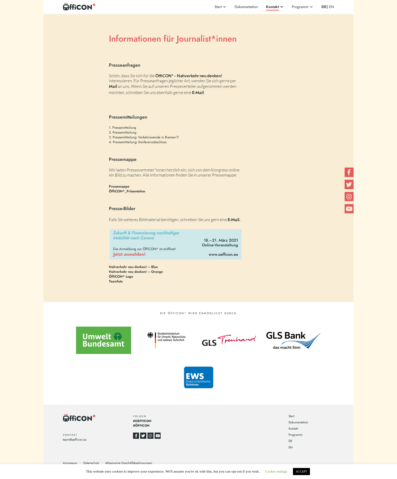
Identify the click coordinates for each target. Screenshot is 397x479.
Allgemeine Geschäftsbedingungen (128, 463)
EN (331, 7)
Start (218, 6)
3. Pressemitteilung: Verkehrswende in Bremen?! (144, 137)
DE (323, 6)
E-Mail (233, 220)
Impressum (70, 463)
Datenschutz (91, 463)
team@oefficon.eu (75, 439)
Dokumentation (246, 6)
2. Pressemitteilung (122, 132)
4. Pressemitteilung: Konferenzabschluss (138, 142)
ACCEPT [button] (301, 471)
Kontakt (272, 6)
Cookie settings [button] (276, 471)
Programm (300, 6)
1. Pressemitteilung (122, 127)
